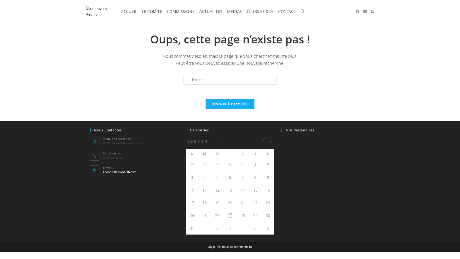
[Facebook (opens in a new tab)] (357, 11)
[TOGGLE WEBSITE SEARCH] (302, 11)
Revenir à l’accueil (230, 104)
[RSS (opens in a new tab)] (372, 11)
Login (211, 247)
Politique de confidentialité (235, 247)
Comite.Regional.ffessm (120, 172)
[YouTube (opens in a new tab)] (365, 11)
